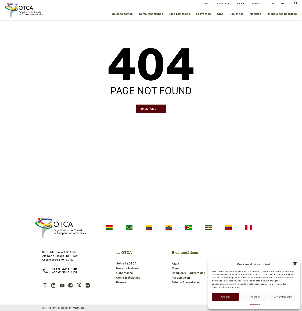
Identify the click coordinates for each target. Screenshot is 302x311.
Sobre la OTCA (126, 263)
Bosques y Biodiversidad (188, 273)
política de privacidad (68, 308)
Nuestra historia (127, 268)
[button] (295, 264)
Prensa (121, 282)
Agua (175, 263)
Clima (175, 268)
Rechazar (254, 296)
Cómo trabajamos (128, 277)
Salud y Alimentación (186, 282)
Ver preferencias (283, 296)
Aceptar (225, 296)
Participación (181, 277)
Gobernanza (124, 273)
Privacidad (254, 304)
